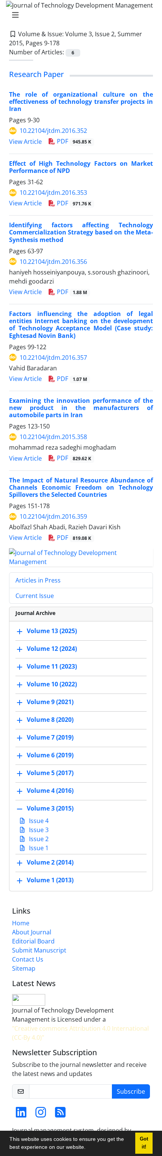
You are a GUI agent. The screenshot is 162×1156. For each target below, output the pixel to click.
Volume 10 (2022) (52, 684)
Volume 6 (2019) (50, 755)
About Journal (31, 932)
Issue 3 (38, 830)
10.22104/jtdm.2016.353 (53, 192)
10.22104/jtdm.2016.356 (53, 261)
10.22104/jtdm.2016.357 (53, 357)
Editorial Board (33, 941)
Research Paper (36, 74)
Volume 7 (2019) (50, 737)
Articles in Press (38, 580)
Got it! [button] (144, 1143)
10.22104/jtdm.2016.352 (53, 130)
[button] (88, 1148)
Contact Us (27, 959)
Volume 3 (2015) (50, 808)
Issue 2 (38, 839)
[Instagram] (41, 1114)
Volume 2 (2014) (50, 862)
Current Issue (34, 596)
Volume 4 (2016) (50, 790)
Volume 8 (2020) (50, 719)
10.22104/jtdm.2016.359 (53, 516)
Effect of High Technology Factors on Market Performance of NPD (81, 167)
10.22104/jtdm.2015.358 (53, 437)
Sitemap (23, 968)
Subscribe (131, 1091)
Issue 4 (38, 821)
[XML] (65, 43)
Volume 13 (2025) (52, 631)
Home (20, 923)
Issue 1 (38, 848)
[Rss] (60, 1114)
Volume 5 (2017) (50, 773)
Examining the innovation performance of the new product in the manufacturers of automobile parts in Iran (81, 407)
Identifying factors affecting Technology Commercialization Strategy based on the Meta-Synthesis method (81, 232)
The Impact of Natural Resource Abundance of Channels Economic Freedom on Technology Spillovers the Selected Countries (81, 487)
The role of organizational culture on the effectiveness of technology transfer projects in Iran (81, 101)
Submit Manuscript (39, 950)
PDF (73, 141)
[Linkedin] (21, 1114)
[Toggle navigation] (78, 15)
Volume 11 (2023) (52, 666)
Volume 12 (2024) (52, 648)
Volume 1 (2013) (50, 880)
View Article (25, 141)
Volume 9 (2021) (50, 702)
